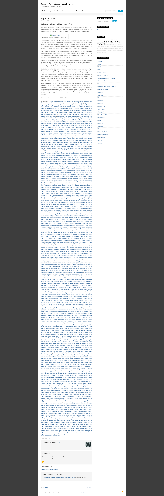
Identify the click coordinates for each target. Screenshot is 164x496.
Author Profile (59, 443)
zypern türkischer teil (60, 424)
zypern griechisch (46, 396)
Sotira (100, 61)
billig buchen (75, 116)
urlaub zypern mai (61, 370)
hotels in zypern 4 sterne (62, 191)
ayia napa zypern (52, 114)
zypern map (81, 405)
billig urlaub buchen (72, 120)
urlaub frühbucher (62, 343)
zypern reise (57, 413)
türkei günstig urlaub (80, 326)
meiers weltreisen (50, 246)
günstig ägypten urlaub (53, 153)
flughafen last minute (63, 144)
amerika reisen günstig (47, 110)
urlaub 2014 (84, 332)
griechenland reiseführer (66, 150)
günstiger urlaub (66, 184)
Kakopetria (101, 112)
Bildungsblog (100, 30)
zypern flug (65, 394)
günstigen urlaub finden (72, 182)
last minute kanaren (75, 219)
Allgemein (44, 14)
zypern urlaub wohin (60, 432)
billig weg (85, 121)
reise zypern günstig (61, 272)
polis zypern (79, 262)
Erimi (99, 120)
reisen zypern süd (46, 296)
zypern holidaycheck (56, 398)
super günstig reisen (47, 319)
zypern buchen (45, 392)
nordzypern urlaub (87, 249)
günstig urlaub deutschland (75, 163)
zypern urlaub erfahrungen (48, 428)
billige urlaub (88, 123)
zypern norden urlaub (52, 409)
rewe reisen (64, 302)
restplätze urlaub (55, 302)
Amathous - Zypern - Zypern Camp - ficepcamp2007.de (59, 477)
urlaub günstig (71, 345)
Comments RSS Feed (53, 469)
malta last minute (61, 244)
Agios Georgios (48, 18)
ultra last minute (64, 332)
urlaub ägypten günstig (52, 334)
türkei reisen (59, 328)
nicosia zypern (83, 246)
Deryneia (100, 129)
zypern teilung (83, 420)
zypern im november (80, 400)
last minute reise (80, 225)
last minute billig (84, 210)
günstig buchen (65, 153)
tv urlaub (56, 332)
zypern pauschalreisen (66, 411)
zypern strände (83, 419)
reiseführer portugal (66, 281)
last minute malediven (83, 221)
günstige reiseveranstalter (53, 174)
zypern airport (45, 388)
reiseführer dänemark (58, 276)
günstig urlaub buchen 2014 (58, 163)
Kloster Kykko (102, 106)
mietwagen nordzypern (63, 246)
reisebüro (68, 274)
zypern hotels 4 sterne (85, 398)
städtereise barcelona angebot (58, 311)
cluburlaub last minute (73, 133)
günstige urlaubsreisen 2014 (71, 180)
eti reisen (89, 137)
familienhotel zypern (47, 138)
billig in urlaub (85, 116)
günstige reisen (78, 172)
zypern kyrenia (53, 403)
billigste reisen (75, 129)
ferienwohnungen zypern (48, 142)
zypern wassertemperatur (80, 434)
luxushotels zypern (62, 242)
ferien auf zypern (77, 138)
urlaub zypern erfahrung (53, 368)
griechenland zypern (66, 152)
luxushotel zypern (50, 242)
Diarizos (100, 126)
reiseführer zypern (56, 287)
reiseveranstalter (77, 296)
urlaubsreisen (88, 375)
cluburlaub (63, 133)
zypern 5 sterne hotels (85, 387)
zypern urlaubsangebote (73, 432)
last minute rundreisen (59, 229)
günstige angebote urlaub (66, 167)
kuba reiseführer (55, 202)
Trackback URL (44, 469)
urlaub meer (75, 356)
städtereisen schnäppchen (48, 317)
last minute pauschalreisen (55, 225)
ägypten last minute (63, 105)
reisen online (44, 294)
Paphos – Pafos (102, 81)
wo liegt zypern (85, 385)
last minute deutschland (82, 212)
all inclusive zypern (78, 108)
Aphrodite (52, 11)
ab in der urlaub (100, 48)
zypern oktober (74, 409)
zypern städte (66, 419)
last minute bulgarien (56, 212)
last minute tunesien (79, 232)
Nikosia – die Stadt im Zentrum (107, 86)
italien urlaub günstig (82, 197)
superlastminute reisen (74, 321)
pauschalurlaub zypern (50, 262)
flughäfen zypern (87, 144)
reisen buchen (52, 289)
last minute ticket (57, 232)
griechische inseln (78, 152)
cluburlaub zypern (86, 133)
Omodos (100, 84)
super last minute (59, 319)
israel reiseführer (50, 197)
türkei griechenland (68, 326)
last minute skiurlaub (86, 229)
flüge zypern (52, 144)
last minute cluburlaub (69, 212)
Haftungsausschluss (67, 491)
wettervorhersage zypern (48, 385)
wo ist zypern (76, 385)
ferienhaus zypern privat (59, 140)
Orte (48, 14)
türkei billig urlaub (57, 326)
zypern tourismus (55, 422)
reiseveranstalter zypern (55, 298)
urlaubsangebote (72, 373)
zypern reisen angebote (60, 415)
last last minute (69, 206)
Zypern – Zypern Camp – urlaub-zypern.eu (58, 4)
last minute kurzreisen (69, 221)
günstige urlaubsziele (86, 180)
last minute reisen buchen (67, 227)
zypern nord (71, 407)
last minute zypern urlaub (53, 238)
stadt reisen (79, 309)
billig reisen (63, 118)
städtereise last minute (74, 311)
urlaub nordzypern (75, 358)
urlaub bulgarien (83, 341)
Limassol (100, 92)
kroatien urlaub (45, 202)
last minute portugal (69, 225)
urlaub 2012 (77, 332)
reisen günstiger (59, 291)
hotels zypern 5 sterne (57, 193)
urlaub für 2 (71, 343)
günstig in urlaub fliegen (62, 155)
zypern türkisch (87, 422)
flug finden (69, 142)
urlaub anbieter (74, 334)
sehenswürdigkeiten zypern (84, 306)
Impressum (70, 11)
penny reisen (62, 262)
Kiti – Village (101, 109)
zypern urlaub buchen (70, 426)
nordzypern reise (64, 249)
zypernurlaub (56, 435)
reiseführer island (66, 278)
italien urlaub (72, 197)
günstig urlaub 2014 (67, 161)
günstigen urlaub (45, 182)
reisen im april (68, 291)
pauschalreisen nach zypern (73, 259)
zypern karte (75, 402)
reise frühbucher (84, 268)
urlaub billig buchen (78, 336)
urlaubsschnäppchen (69, 379)
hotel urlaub (62, 189)
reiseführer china (46, 276)
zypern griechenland (86, 394)
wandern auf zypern (86, 381)
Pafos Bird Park (45, 255)
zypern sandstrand (77, 417)
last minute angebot (46, 210)
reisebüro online (76, 274)
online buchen (53, 251)
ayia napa (44, 114)
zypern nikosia (50, 407)
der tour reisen (80, 135)
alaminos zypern (54, 106)
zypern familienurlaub (82, 392)
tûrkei (90, 325)
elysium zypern (71, 137)
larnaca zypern (59, 206)
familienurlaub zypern (60, 138)
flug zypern (86, 142)
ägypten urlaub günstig (105, 50)
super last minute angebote (73, 319)
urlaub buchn (74, 341)
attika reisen (72, 112)
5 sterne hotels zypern (64, 101)
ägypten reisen (74, 105)
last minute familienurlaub (78, 214)
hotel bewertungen (78, 187)
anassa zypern (59, 110)
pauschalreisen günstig (71, 257)
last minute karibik (87, 219)
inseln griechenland (54, 195)
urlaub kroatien (45, 355)
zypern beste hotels (67, 390)
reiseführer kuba (69, 279)
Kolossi (100, 103)
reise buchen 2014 (79, 266)
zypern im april (59, 400)
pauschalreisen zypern (54, 261)
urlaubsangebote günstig (85, 373)
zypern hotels (74, 398)
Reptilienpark (49, 300)
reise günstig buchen (52, 270)
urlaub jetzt (49, 353)
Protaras (100, 67)
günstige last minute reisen (73, 168)
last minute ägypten (54, 208)
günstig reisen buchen (55, 159)
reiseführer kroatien (57, 279)
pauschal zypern (78, 255)
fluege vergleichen (60, 142)
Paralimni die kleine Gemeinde (106, 78)
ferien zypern (88, 138)
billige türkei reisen (78, 123)
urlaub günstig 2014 (82, 345)
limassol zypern (85, 240)
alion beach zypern (65, 106)
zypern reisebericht (67, 413)
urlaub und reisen (51, 366)
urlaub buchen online (51, 341)
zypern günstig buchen (81, 396)
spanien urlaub (54, 309)
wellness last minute (74, 383)
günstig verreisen (54, 167)
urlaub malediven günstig (64, 356)
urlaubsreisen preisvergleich (54, 379)
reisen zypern (74, 294)
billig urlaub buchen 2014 (85, 120)
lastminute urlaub (50, 240)
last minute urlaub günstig (78, 234)
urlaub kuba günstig (55, 355)
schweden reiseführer (47, 306)
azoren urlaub (62, 114)
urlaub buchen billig (78, 338)
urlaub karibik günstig (73, 353)
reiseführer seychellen (54, 283)
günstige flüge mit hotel (80, 167)
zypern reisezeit (45, 417)
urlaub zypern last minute (48, 370)
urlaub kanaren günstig (59, 353)
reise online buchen (86, 270)
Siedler (56, 308)
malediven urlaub (87, 242)
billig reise (57, 118)
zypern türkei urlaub (76, 422)
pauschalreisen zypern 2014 (70, 261)
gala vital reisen (75, 146)
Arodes (100, 143)
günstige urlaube (82, 176)
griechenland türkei (79, 150)
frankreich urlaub (65, 146)
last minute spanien (46, 231)
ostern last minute (79, 253)
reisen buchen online (77, 289)
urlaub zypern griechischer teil (69, 368)
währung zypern (75, 381)
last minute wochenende (78, 236)
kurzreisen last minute (52, 204)
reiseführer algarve (86, 274)
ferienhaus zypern (46, 140)
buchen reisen (83, 129)
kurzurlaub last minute (85, 204)
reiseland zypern (67, 287)
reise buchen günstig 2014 (53, 268)
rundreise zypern (87, 302)
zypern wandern (67, 434)
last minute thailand (46, 232)
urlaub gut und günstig (61, 349)
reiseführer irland (56, 278)
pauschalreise (88, 255)
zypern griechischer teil (58, 396)
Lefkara (100, 95)
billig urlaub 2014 (49, 120)
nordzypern (44, 249)
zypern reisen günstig (74, 415)
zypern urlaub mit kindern (58, 430)
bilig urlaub (60, 116)
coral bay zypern (64, 135)
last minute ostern (80, 223)
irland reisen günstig (78, 195)
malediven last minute (74, 242)
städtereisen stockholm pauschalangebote (69, 317)
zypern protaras (48, 413)
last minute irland (53, 219)
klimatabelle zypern (69, 200)
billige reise (50, 123)
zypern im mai (68, 400)
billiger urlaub (45, 127)
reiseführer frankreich (71, 276)
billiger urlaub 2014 (54, 127)
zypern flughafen (74, 394)
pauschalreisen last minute (55, 259)
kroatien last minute (86, 200)
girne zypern (84, 146)
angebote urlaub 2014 (51, 112)
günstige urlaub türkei (70, 176)
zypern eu (72, 392)
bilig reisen (53, 116)
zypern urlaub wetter (47, 432)
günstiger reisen (45, 184)
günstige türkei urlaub (86, 174)
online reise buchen (64, 251)
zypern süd (52, 420)
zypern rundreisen (66, 417)
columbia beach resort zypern (49, 135)
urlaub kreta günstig (86, 353)
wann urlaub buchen (59, 383)
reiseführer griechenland (85, 276)
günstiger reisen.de (56, 184)
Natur (64, 11)
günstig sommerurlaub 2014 (84, 159)
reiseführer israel (76, 278)
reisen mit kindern (51, 293)
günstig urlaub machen (52, 165)
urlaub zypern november (85, 370)
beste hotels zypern (86, 114)
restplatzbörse (45, 302)
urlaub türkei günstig (86, 364)
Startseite (45, 11)
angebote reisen (68, 110)
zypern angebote (65, 388)
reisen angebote (87, 287)
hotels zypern (84, 191)
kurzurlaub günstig (72, 204)
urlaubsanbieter (62, 373)
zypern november (64, 409)
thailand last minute (58, 323)
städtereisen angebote (73, 313)
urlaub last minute (67, 355)
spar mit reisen (63, 309)
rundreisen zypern (46, 304)
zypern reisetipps (87, 415)
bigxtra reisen (45, 116)
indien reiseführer (76, 193)
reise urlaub (44, 272)
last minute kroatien (46, 221)
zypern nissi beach (61, 407)
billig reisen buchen (72, 118)
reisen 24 (79, 287)
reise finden (76, 268)
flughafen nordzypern (76, 144)
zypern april (74, 388)
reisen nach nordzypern (63, 293)
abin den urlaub (68, 103)
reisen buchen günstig (63, 289)
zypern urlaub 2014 (46, 426)
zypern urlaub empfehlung (84, 426)
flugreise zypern (45, 146)
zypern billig (77, 390)
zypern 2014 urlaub (72, 387)
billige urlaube (67, 125)
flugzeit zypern (55, 146)
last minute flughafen (79, 215)
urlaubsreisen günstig (74, 377)
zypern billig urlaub (86, 390)
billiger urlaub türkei (80, 127)
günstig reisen (83, 157)
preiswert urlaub (71, 264)
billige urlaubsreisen (78, 125)
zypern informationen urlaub (54, 402)
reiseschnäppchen (57, 296)
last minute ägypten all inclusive (69, 208)
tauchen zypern (87, 321)
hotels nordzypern (75, 191)
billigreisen (67, 129)
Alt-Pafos (88, 487)
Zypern (57, 387)
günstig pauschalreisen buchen (49, 157)
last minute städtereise (71, 231)
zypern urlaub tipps (86, 430)
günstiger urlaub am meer (79, 184)
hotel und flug (55, 189)
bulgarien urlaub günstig (77, 131)
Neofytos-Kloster (103, 89)
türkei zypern (50, 330)
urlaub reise (88, 360)
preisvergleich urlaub (51, 264)
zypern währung (57, 434)
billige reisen (57, 123)
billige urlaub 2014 (46, 125)
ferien (69, 138)
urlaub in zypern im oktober (67, 351)
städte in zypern (87, 309)
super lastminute (51, 321)
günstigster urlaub (85, 185)
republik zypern (58, 300)
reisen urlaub (66, 294)
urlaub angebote (83, 334)
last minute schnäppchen (73, 229)
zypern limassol (61, 405)
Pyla (99, 64)
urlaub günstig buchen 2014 (58, 347)
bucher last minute (52, 131)
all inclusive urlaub (66, 108)
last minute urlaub (50, 234)
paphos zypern (55, 255)
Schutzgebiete (54, 14)
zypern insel (66, 402)
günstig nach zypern (86, 155)
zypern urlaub (88, 424)
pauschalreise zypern (47, 257)
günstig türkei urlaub (46, 161)
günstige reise (80, 170)
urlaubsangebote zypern (48, 375)
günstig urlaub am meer (80, 161)
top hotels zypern (80, 323)
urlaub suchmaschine (52, 364)
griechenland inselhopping (77, 148)
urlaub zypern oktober (47, 372)
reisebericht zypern (59, 274)
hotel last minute (45, 189)
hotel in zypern (88, 187)
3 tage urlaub (53, 101)
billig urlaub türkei (58, 121)
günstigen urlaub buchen (58, 182)
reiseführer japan (46, 279)
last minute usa (54, 236)
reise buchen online (66, 268)
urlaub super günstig (65, 364)
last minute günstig (67, 217)
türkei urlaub (80, 328)
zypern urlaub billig (58, 426)
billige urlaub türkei (57, 125)
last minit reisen (84, 206)
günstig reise (62, 157)
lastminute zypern (75, 240)
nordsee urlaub (87, 247)
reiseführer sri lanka (67, 283)
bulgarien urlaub (64, 131)
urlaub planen (67, 360)
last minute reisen (54, 227)
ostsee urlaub (88, 253)
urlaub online (84, 358)
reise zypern (51, 272)
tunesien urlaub (70, 325)
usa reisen (86, 379)
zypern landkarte (70, 403)
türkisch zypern (59, 330)
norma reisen (45, 251)
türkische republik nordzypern (83, 330)
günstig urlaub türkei (81, 165)
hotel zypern (69, 189)
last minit (76, 206)
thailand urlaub (70, 323)
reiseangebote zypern (47, 274)
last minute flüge (68, 215)
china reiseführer (54, 133)
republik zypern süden (71, 300)
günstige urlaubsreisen (55, 180)
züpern (52, 387)
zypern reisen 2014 (46, 415)
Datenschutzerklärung (77, 491)
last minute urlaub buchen (63, 234)
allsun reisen (88, 108)
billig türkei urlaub (84, 118)
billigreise (61, 129)
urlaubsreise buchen (76, 375)
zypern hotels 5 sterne (47, 400)
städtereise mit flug (52, 313)
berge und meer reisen (73, 114)
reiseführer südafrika (79, 283)
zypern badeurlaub (56, 390)
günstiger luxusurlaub (86, 182)
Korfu (77, 200)
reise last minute (63, 270)
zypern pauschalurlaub (80, 411)
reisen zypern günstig (85, 294)
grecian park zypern (52, 148)
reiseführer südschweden (72, 285)
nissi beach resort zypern (53, 247)
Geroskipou (101, 117)
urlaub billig (68, 336)
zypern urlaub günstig (77, 428)
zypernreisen (48, 435)
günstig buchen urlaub (77, 153)
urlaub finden (52, 343)
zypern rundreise (55, 417)
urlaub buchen (56, 338)
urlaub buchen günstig (54, 340)
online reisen (84, 251)
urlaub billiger (88, 336)
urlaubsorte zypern (63, 375)
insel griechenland (87, 193)
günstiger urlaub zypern (72, 185)
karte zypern (84, 199)
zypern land (61, 403)
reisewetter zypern (81, 298)
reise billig (52, 266)
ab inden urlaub (52, 103)
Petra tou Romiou (103, 75)
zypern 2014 (62, 387)
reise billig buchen (60, 266)
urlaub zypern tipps (86, 372)
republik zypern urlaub (85, 300)
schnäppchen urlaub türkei (84, 304)
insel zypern (44, 195)
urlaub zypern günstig (85, 368)
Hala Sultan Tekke (103, 115)
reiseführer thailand (86, 285)
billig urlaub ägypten (60, 120)
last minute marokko (55, 223)
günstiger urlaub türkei (58, 185)
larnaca (52, 206)
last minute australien (73, 210)
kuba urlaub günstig (67, 202)
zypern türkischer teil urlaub (75, 424)
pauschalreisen (59, 257)
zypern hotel (65, 398)
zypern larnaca (80, 403)
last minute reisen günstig (82, 227)
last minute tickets (68, 232)
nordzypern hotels (53, 249)
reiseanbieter (79, 272)
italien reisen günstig (62, 197)
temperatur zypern (46, 323)
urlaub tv (43, 366)
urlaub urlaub (60, 366)
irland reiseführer (66, 195)
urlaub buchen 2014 (66, 338)
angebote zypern (63, 112)
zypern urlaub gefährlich (63, 428)
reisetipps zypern (67, 296)
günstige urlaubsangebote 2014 (77, 178)
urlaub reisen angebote (55, 362)
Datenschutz (79, 11)
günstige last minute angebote (56, 168)
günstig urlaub (57, 161)
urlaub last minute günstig (80, 355)
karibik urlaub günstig (74, 199)
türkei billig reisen (46, 326)
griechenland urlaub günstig (52, 152)
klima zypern (59, 200)
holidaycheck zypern (66, 187)
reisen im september (79, 291)
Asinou (100, 140)
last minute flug (59, 215)
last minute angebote (59, 210)
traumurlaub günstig (51, 325)
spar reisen (72, 309)
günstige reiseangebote (66, 172)
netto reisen (74, 246)
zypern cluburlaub (55, 392)
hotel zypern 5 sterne (80, 189)
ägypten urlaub (83, 105)
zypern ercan (64, 392)
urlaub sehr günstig (67, 362)
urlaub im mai (73, 349)
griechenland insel (64, 148)
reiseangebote (88, 272)
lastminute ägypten (67, 238)
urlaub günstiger (50, 349)
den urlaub (72, 135)
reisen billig (44, 289)
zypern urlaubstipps (46, 434)
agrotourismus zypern (111, 46)
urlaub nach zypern (63, 358)
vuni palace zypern (64, 381)
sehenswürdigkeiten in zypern (65, 306)
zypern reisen (88, 413)
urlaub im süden (82, 349)
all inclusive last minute (78, 106)
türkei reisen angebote (70, 328)
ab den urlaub (75, 101)
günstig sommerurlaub (68, 159)
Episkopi (100, 123)
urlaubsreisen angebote (47, 377)
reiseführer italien (87, 278)
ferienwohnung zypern (85, 140)
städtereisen (62, 313)
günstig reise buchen (73, 157)
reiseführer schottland (79, 281)
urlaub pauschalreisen (56, 360)
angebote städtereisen (80, 110)
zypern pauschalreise (53, 411)
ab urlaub (60, 103)
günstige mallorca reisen (54, 170)
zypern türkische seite (47, 424)
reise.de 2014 (72, 272)
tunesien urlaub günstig (81, 325)
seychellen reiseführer (47, 308)
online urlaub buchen (55, 253)
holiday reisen (56, 187)
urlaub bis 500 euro (46, 338)
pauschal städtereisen (66, 255)
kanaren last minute (53, 199)
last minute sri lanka (58, 231)
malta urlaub (81, 244)
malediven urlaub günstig (48, 244)
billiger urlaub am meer (67, 127)
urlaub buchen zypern (64, 341)
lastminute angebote (80, 238)
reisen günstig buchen (47, 291)
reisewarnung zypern (69, 298)
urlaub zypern (68, 366)
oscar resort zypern (67, 253)
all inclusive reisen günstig (52, 108)
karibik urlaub (63, 199)
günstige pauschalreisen (68, 170)
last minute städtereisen (85, 231)
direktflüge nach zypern (58, 137)
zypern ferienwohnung (54, 394)
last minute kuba (58, 221)
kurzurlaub (63, 204)
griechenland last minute (52, 150)
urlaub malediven (51, 356)
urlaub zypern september (74, 372)
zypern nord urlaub (81, 407)
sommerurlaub (63, 308)
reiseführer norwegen (53, 281)
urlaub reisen (44, 362)
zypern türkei (65, 422)
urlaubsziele (79, 379)
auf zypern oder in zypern (84, 112)
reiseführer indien (46, 278)
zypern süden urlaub (72, 420)
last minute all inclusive (85, 208)
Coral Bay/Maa (102, 131)
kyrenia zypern (45, 206)
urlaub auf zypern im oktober (56, 336)
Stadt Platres (102, 72)
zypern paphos (83, 409)
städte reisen (44, 311)
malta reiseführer (72, 244)
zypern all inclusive (54, 388)
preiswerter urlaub (82, 264)
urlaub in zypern (53, 351)
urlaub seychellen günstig (81, 362)
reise (47, 266)
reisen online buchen (55, 294)
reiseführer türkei (46, 287)
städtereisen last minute (55, 315)
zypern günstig (70, 396)
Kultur (59, 11)
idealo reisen (67, 193)
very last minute (54, 381)
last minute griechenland (54, 217)
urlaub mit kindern (51, 358)
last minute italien (64, 219)
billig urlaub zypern (68, 121)
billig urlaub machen (46, 121)
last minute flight (49, 215)
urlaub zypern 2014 (78, 366)
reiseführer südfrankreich (56, 285)
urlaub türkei (75, 364)
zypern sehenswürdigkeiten (53, 419)
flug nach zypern (77, 142)
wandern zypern (46, 383)
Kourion (100, 100)
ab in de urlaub (84, 101)
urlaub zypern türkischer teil (49, 373)
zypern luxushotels (72, 405)
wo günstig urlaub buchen (63, 385)
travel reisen (61, 325)
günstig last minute (74, 155)
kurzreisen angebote (79, 202)
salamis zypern (57, 304)
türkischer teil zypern (47, 332)
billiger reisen (88, 125)
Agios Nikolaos (113, 50)
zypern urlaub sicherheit (73, 430)
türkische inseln (69, 330)
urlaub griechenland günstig (57, 345)
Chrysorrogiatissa (103, 134)
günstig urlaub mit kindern (67, 165)
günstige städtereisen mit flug (70, 174)
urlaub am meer (64, 334)
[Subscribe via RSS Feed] (43, 462)
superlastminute (61, 321)
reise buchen (69, 266)
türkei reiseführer (50, 328)
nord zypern (78, 247)
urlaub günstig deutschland (73, 347)
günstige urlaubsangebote (59, 178)
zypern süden (61, 420)
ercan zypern (81, 137)
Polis (99, 69)
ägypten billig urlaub (51, 105)
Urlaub (71, 332)
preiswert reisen (61, 264)
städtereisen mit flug (70, 315)
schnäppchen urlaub (69, 304)
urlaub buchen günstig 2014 (69, 340)
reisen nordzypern (87, 293)
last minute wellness (65, 236)
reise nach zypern (74, 270)
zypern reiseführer (78, 413)
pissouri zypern (71, 262)
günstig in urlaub (50, 155)
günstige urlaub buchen (57, 176)
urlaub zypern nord (72, 370)
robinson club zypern (75, 302)
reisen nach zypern (75, 293)
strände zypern (87, 317)
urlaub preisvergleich (78, 360)
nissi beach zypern (68, 247)
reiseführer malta (80, 279)
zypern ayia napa (83, 388)
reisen (74, 287)
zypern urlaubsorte (86, 432)
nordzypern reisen (75, 249)
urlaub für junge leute (82, 343)
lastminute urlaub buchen (62, 240)
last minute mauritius (68, 223)
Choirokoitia (101, 137)
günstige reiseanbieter (52, 172)
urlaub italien (80, 351)
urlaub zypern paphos (60, 372)
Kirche (52, 200)
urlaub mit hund (83, 356)
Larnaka (100, 98)
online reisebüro (75, 251)
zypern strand (74, 419)
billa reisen (68, 116)
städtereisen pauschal (85, 315)
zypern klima (83, 402)
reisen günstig (88, 289)
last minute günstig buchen (81, 217)
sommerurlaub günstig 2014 (75, 308)
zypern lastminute (51, 405)
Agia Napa (45, 487)
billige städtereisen (67, 123)
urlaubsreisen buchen (61, 377)
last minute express (64, 214)
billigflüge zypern (53, 129)
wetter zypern (87, 383)
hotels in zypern (50, 191)
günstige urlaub (45, 176)
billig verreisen (79, 121)
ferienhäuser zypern (72, 140)
